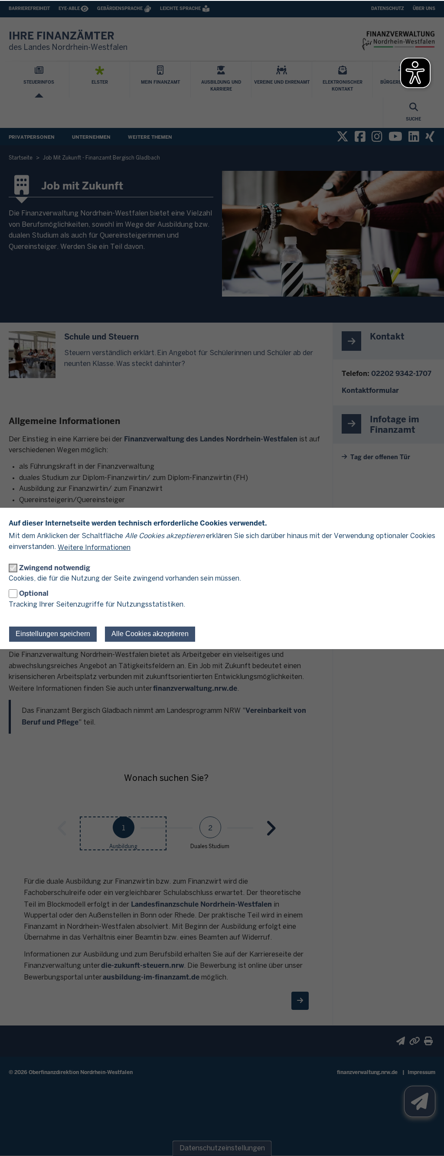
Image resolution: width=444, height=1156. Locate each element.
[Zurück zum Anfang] (426, 1138)
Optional (34, 593)
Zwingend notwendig (54, 567)
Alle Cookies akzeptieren (150, 633)
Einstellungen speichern (53, 633)
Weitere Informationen (94, 548)
